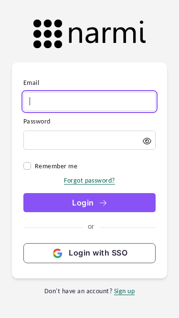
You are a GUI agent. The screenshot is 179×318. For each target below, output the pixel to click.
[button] (147, 141)
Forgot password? (89, 180)
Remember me (56, 166)
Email (31, 83)
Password (37, 121)
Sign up (124, 291)
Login (84, 202)
